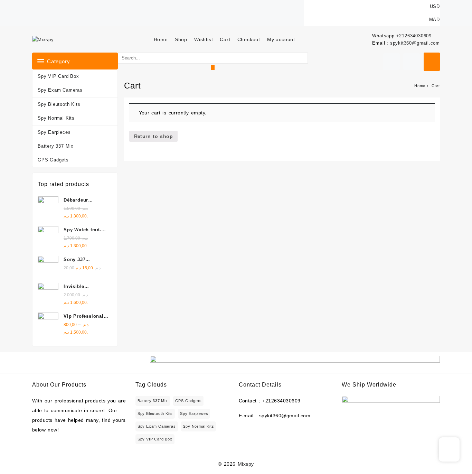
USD (435, 6)
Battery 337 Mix (56, 146)
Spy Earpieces (54, 132)
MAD (434, 19)
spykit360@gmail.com (415, 43)
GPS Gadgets (53, 159)
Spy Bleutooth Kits (59, 104)
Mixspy (246, 464)
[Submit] (213, 67)
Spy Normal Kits (56, 118)
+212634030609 (414, 35)
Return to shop (153, 136)
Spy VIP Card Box (58, 76)
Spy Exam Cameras (60, 90)
